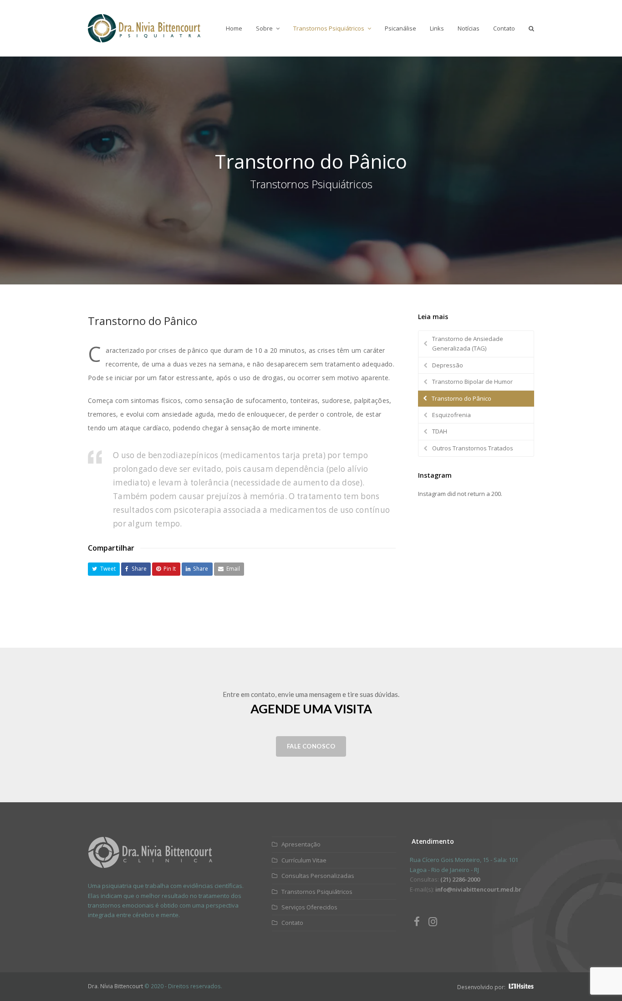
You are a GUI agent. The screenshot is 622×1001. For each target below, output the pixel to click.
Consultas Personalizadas (317, 876)
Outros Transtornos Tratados (472, 448)
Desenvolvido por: (482, 987)
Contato (291, 922)
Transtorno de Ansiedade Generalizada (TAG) (467, 343)
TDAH (439, 431)
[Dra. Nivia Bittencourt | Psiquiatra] (150, 866)
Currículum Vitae (303, 860)
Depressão (447, 365)
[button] (104, 569)
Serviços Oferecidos (308, 907)
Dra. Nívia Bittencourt (115, 986)
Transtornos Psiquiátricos (316, 891)
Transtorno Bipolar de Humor (472, 381)
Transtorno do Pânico (461, 398)
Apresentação (300, 844)
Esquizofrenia (451, 415)
